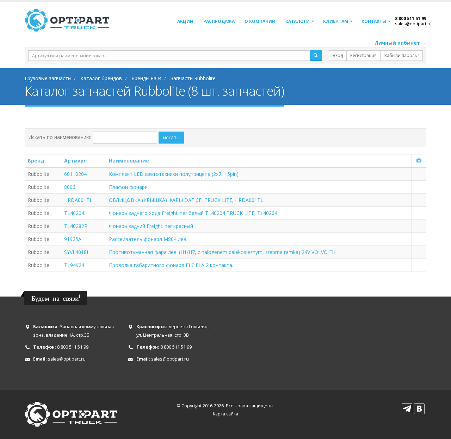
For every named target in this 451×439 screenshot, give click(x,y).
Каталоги (297, 21)
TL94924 (74, 265)
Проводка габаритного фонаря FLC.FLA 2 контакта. (171, 265)
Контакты (374, 21)
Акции (185, 21)
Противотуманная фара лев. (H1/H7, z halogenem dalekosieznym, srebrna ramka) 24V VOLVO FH (222, 252)
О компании (260, 21)
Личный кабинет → (400, 42)
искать (171, 137)
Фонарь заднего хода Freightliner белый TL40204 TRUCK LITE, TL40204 (193, 213)
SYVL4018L (76, 252)
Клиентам (335, 21)
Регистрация (363, 55)
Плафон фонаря (128, 187)
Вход (338, 55)
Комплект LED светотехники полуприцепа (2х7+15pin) (174, 174)
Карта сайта (225, 414)
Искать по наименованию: (59, 137)
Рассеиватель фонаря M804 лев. (148, 239)
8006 (69, 187)
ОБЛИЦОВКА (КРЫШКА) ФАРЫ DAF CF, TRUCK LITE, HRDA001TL (186, 200)
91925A (72, 239)
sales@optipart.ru (413, 23)
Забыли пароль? (401, 55)
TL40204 (74, 213)
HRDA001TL (78, 200)
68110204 (75, 174)
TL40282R (75, 226)
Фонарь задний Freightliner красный (151, 226)
